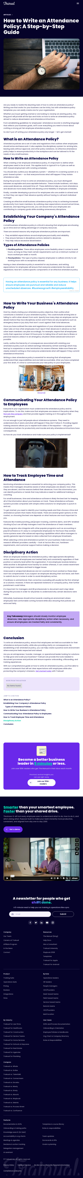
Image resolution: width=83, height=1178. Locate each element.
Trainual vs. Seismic (11, 1102)
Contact (6, 952)
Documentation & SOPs (12, 1124)
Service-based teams (51, 1002)
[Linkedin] (41, 922)
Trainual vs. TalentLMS (12, 1074)
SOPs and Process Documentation (56, 1024)
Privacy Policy (8, 1165)
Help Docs (47, 940)
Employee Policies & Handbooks (55, 1032)
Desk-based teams (50, 994)
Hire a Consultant (50, 944)
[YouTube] (47, 922)
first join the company (13, 414)
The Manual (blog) (50, 936)
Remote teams (49, 1006)
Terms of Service (24, 1165)
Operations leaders (51, 978)
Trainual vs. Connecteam (13, 1078)
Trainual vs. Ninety (10, 1086)
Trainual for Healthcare (12, 1028)
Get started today (44, 671)
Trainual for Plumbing (11, 1056)
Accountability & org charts (14, 1136)
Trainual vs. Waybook (11, 1098)
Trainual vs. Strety (10, 1090)
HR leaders (47, 982)
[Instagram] (53, 922)
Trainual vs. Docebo (11, 1082)
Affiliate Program (10, 944)
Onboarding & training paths (14, 1128)
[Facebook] (30, 922)
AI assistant (8, 1152)
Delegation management (13, 1148)
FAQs (5, 998)
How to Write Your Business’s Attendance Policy (24, 710)
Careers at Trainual (11, 940)
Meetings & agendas (11, 1140)
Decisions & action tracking (14, 1144)
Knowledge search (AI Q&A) (14, 1132)
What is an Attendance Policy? (16, 699)
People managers (50, 986)
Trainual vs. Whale (10, 1066)
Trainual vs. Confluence (12, 1111)
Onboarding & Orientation (53, 1028)
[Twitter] (36, 922)
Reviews (6, 990)
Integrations (8, 994)
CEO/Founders (49, 990)
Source (41, 393)
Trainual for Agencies (11, 1052)
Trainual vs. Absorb (11, 1094)
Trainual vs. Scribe (10, 1070)
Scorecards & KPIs (49, 1140)
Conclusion (8, 724)
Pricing (6, 986)
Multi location (48, 1014)
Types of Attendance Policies (18, 706)
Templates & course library (53, 1124)
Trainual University (50, 948)
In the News (8, 948)
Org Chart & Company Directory (56, 1036)
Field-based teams (50, 998)
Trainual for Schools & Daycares (16, 1044)
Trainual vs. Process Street (13, 1106)
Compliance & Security (12, 1171)
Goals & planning (49, 1144)
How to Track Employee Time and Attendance (23, 717)
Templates (47, 956)
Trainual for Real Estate (12, 1048)
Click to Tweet (74, 291)
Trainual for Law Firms (12, 1024)
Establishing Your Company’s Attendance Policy (24, 703)
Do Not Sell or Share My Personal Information (52, 1165)
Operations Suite (10, 982)
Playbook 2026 (49, 952)
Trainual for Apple (50, 960)
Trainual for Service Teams (14, 1036)
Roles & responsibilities (51, 1128)
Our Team (7, 936)
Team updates (48, 1136)
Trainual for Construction (13, 1032)
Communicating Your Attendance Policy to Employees (27, 713)
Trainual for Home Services (14, 1040)
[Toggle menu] (78, 3)
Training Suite (8, 978)
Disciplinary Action (12, 720)
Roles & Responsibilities (52, 1040)
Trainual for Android (51, 964)
